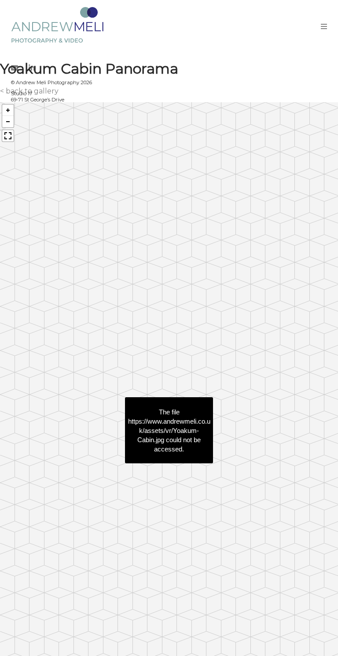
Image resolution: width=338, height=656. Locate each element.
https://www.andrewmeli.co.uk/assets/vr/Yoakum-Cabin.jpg (169, 430)
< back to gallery (29, 91)
